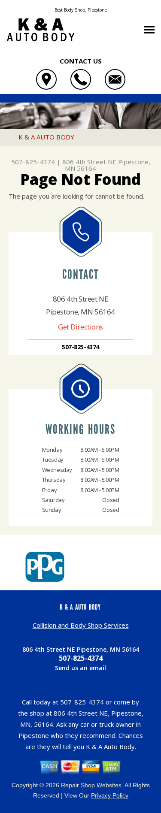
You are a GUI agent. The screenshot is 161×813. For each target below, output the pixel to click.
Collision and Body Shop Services (81, 625)
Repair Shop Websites (91, 785)
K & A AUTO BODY (46, 137)
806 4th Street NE (89, 161)
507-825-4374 (33, 161)
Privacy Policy (109, 795)
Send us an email (80, 668)
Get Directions (80, 327)
